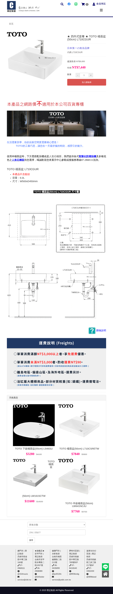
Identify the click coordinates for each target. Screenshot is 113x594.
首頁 (11, 24)
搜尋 (31, 540)
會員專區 (101, 3)
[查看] (34, 425)
